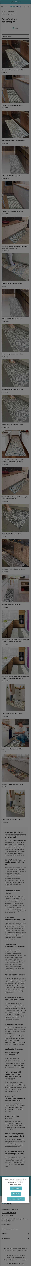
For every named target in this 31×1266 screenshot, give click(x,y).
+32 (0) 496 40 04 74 (9, 1212)
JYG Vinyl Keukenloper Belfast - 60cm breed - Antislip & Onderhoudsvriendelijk (15, 640)
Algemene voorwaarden (18, 1255)
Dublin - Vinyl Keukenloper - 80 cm (12, 176)
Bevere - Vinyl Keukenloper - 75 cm (12, 424)
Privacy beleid (13, 1184)
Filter (16, 28)
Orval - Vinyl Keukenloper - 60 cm (12, 604)
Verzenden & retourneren (11, 1260)
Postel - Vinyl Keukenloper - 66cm (12, 105)
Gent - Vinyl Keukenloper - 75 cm (11, 534)
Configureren (16, 1188)
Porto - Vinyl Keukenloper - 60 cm (12, 283)
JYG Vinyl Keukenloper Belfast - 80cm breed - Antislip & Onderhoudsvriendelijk (15, 677)
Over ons (8, 1255)
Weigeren (16, 1193)
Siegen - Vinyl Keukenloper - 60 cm (12, 749)
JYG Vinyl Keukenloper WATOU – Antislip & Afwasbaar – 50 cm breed (14, 247)
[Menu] (2, 6)
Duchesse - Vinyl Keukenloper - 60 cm (13, 70)
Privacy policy (10, 1257)
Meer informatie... (18, 1182)
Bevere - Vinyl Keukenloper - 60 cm (12, 354)
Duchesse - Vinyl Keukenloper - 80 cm (13, 140)
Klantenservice (23, 1260)
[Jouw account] (25, 6)
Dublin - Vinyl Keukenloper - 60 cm (12, 319)
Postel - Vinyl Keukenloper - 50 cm (12, 211)
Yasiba (22, 1263)
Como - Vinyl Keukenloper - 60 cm (12, 713)
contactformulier (13, 1229)
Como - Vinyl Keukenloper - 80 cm (12, 819)
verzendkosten (21, 1248)
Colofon (19, 1184)
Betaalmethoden (20, 1257)
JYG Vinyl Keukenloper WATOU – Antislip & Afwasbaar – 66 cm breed (14, 497)
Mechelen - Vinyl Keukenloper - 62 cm (13, 569)
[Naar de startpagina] (15, 6)
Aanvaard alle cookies (16, 1199)
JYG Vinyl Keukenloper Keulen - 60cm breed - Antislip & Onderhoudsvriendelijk (15, 460)
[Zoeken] (6, 6)
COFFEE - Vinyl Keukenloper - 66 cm (12, 784)
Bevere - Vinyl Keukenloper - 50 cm (12, 389)
